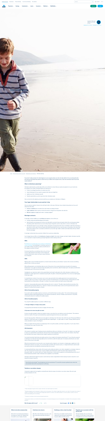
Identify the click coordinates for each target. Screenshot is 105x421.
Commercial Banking (26, 1)
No (45, 403)
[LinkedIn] (72, 403)
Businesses (11, 1)
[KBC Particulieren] (4, 6)
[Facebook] (68, 403)
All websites (34, 1)
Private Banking (18, 1)
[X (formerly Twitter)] (70, 403)
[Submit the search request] (92, 2)
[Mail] (74, 403)
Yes (41, 403)
